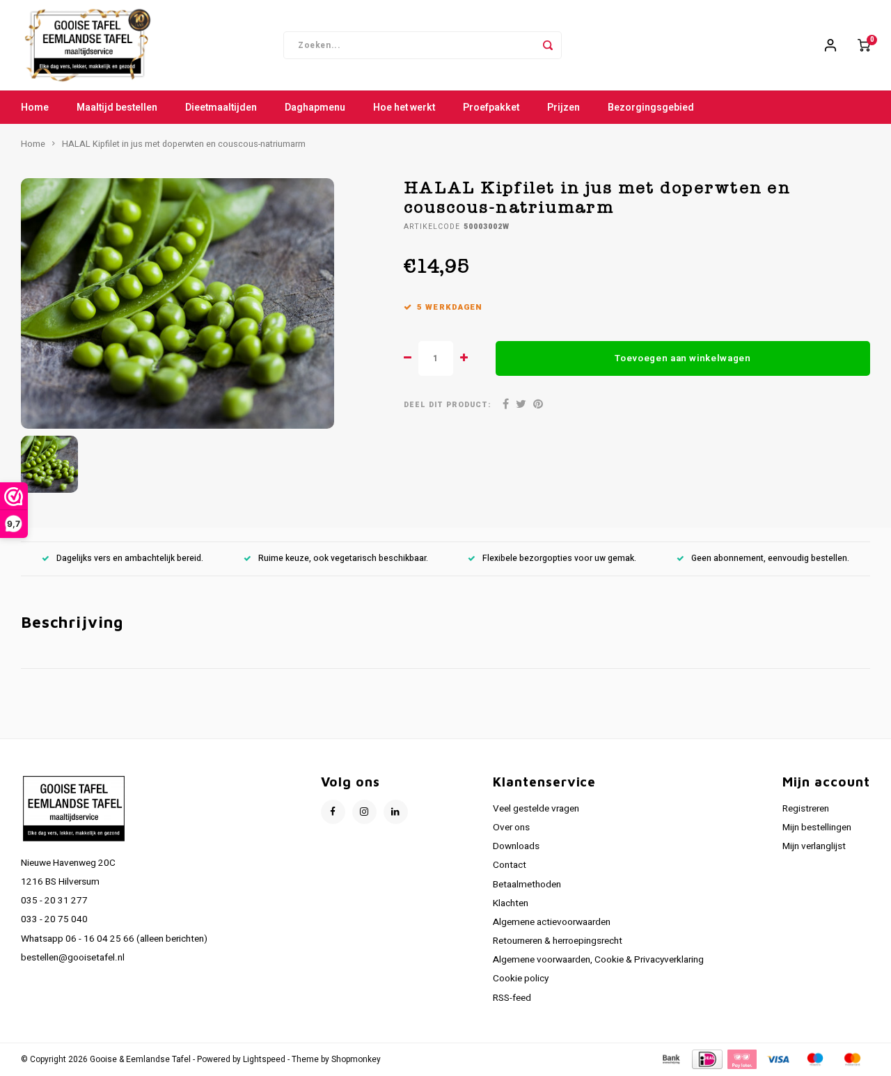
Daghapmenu (315, 107)
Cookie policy (521, 979)
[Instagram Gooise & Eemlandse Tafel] (364, 812)
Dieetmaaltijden (221, 107)
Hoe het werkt (404, 107)
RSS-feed (512, 998)
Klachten (510, 903)
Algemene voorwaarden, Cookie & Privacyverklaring (598, 960)
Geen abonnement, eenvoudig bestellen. (770, 558)
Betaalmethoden (527, 885)
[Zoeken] (548, 45)
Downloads (516, 846)
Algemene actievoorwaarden (551, 922)
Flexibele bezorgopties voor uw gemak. (559, 558)
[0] (864, 45)
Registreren (805, 809)
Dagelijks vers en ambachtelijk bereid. (129, 558)
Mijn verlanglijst (814, 846)
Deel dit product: (447, 404)
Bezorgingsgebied (651, 107)
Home (35, 107)
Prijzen (563, 107)
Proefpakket (491, 107)
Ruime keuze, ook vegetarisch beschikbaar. (343, 558)
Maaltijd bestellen (117, 107)
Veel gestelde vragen (536, 809)
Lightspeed (264, 1060)
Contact (509, 865)
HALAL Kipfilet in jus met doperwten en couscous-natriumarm (184, 144)
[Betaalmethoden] (670, 1059)
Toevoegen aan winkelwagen (683, 358)
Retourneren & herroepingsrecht (557, 941)
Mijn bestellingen (816, 827)
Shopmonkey (356, 1060)
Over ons (511, 827)
